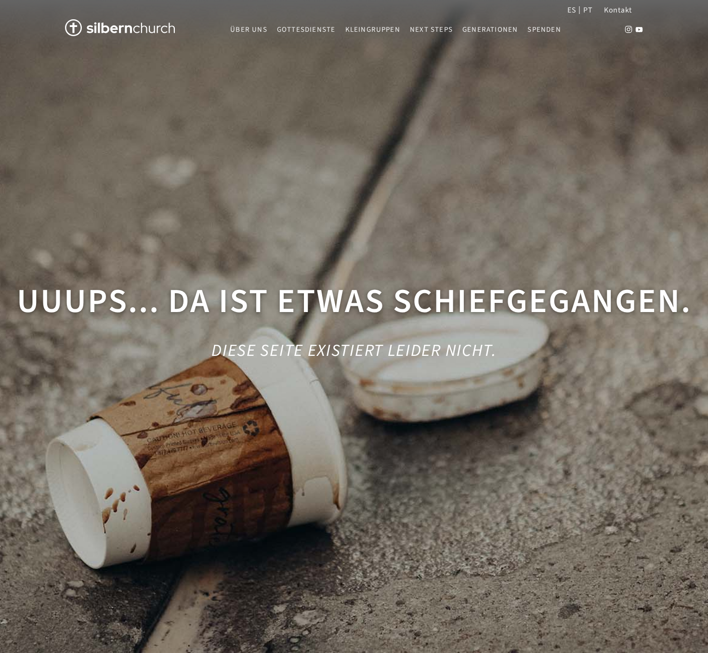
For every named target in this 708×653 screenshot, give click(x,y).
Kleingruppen (372, 30)
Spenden (544, 30)
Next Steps (431, 30)
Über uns (248, 30)
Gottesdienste (306, 30)
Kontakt (618, 10)
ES (571, 10)
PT (587, 10)
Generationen (490, 30)
